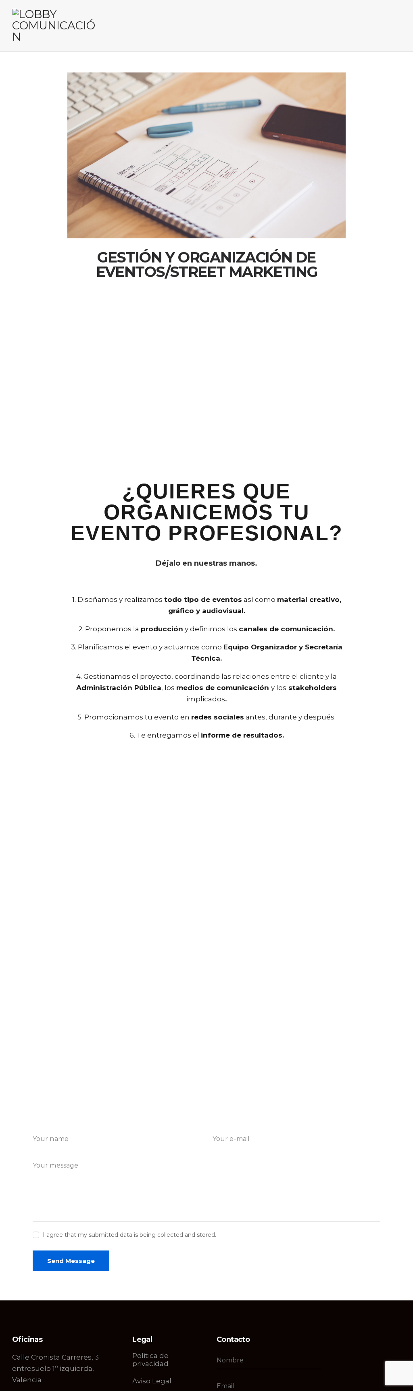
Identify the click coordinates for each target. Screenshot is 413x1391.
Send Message (71, 1261)
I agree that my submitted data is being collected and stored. (129, 1234)
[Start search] (395, 27)
